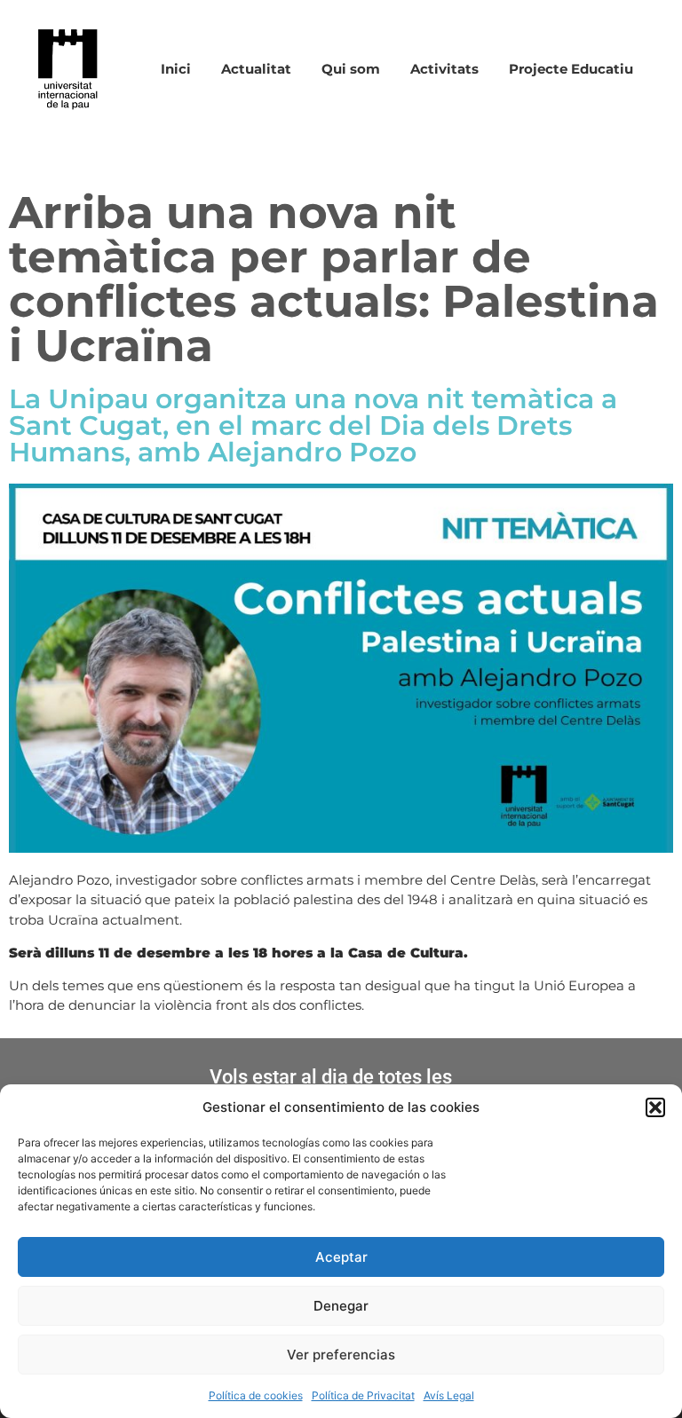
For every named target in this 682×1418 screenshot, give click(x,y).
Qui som (350, 68)
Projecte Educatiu (571, 68)
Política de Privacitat (363, 1395)
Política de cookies (256, 1395)
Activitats (444, 68)
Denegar (341, 1305)
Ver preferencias (341, 1354)
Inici (176, 68)
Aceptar (341, 1257)
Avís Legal (449, 1395)
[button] (655, 1107)
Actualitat (256, 68)
